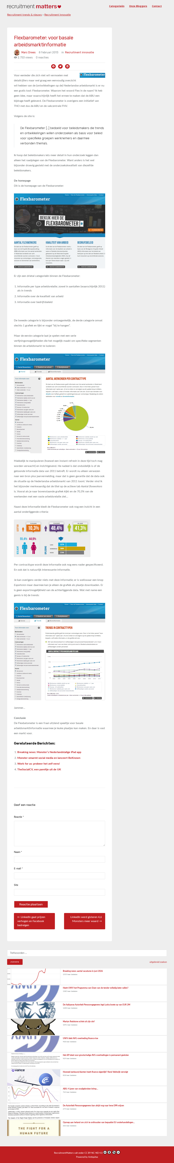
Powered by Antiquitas (87, 1157)
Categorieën (116, 6)
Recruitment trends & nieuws (24, 14)
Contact (157, 6)
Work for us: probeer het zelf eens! (38, 763)
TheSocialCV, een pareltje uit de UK (39, 769)
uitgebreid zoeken (158, 962)
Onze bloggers (138, 6)
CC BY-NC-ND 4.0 (93, 1153)
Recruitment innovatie (57, 14)
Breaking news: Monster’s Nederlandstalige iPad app (49, 752)
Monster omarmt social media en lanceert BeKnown (48, 758)
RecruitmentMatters (64, 1153)
